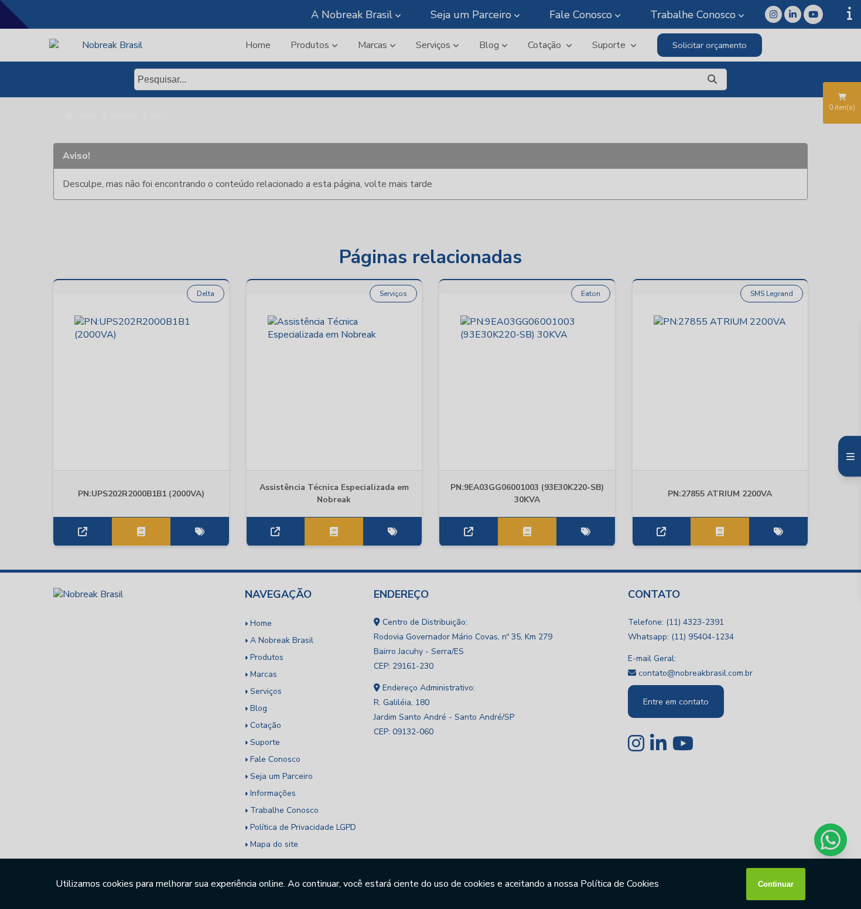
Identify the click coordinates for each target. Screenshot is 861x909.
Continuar (776, 884)
